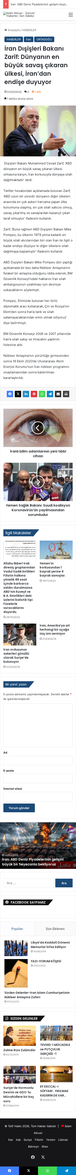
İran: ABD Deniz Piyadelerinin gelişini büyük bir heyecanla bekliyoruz (33, 862)
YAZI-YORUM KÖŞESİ (46, 961)
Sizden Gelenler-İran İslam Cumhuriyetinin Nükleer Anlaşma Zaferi (37, 995)
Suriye (28, 1139)
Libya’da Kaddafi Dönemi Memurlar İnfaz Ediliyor (50, 944)
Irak (18, 1139)
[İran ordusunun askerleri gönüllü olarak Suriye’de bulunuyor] (19, 634)
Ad (5, 752)
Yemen (50, 1139)
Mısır (45, 1146)
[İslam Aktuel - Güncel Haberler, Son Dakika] (20, 14)
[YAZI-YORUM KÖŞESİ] (16, 973)
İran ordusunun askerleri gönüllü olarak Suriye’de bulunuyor (16, 655)
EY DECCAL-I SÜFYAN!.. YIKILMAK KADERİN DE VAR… (54, 1091)
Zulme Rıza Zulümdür (19, 1050)
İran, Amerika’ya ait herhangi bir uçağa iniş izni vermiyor (55, 629)
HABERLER (29, 30)
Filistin (39, 1139)
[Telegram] (50, 394)
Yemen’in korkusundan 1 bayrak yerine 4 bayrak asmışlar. (53, 569)
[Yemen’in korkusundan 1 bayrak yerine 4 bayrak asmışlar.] (56, 550)
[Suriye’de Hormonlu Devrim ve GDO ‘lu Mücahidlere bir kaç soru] (19, 1074)
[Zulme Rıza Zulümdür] (19, 1036)
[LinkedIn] (26, 394)
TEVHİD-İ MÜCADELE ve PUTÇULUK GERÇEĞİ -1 (55, 1049)
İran (28, 39)
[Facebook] (10, 394)
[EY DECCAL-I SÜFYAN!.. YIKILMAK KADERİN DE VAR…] (56, 1074)
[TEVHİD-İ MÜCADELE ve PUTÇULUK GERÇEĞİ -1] (56, 1033)
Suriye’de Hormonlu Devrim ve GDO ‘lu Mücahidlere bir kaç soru (18, 1094)
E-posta (8, 770)
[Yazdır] (66, 394)
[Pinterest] (34, 394)
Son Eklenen (55, 929)
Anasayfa (13, 30)
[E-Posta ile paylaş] (58, 394)
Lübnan (63, 1139)
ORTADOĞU (44, 39)
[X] (18, 394)
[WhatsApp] (42, 394)
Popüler (17, 929)
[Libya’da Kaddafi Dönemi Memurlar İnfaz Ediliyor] (16, 948)
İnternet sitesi (12, 788)
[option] (38, 845)
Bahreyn (33, 1146)
